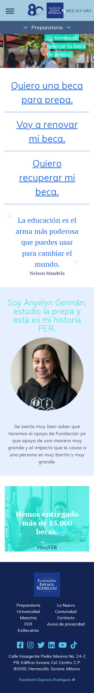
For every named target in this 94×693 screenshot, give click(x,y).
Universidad (28, 611)
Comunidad (66, 611)
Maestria (28, 617)
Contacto (66, 617)
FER (28, 624)
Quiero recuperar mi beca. (47, 177)
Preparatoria (47, 27)
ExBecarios (28, 630)
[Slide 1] (47, 62)
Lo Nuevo (66, 605)
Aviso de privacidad (66, 624)
